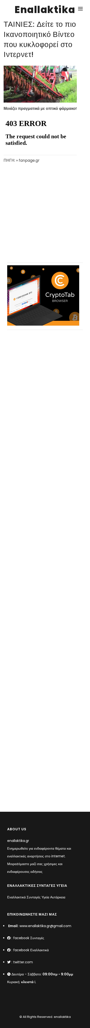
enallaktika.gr (18, 840)
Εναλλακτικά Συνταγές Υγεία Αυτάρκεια (36, 897)
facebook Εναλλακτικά (31, 950)
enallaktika (62, 1016)
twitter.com (23, 962)
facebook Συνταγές (28, 938)
